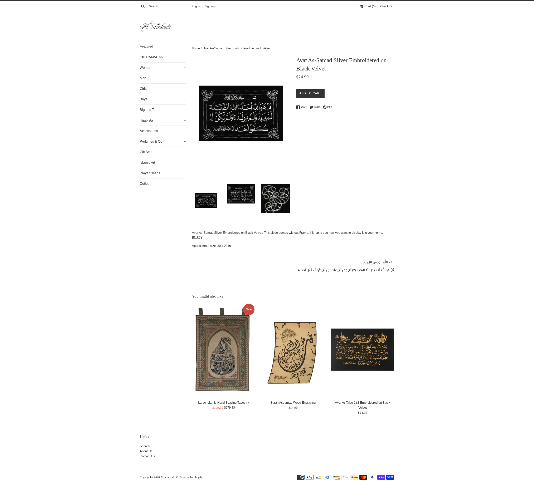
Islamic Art (147, 162)
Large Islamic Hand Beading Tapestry (223, 402)
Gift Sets (146, 152)
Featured (146, 46)
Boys (163, 99)
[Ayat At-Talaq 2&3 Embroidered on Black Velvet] (362, 350)
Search (145, 446)
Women (163, 67)
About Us (146, 451)
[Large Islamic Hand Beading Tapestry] (223, 350)
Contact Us (147, 456)
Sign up (210, 6)
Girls (163, 88)
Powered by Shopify (190, 477)
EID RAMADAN (151, 57)
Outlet (144, 183)
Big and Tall (163, 110)
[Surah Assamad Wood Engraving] (293, 350)
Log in (196, 6)
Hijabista (163, 120)
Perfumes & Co (163, 141)
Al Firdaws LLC (169, 477)
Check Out (387, 6)
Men (163, 78)
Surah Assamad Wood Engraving (293, 402)
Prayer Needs (150, 173)
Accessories (163, 131)
